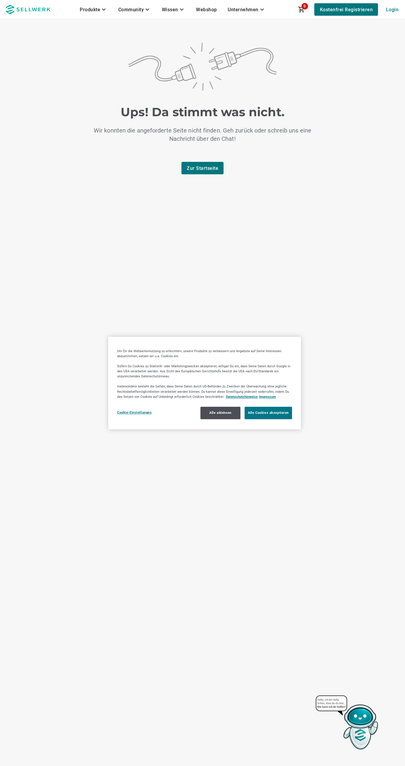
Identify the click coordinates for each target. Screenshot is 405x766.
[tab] (93, 9)
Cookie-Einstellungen (134, 412)
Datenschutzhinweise (242, 397)
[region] (204, 383)
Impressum (267, 397)
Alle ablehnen (220, 413)
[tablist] (173, 9)
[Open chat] (347, 723)
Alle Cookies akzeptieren (268, 413)
